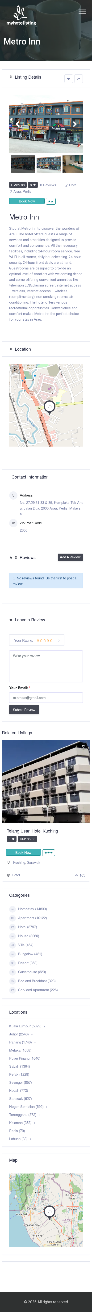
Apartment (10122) (32, 917)
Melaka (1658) (20, 1050)
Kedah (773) (18, 1090)
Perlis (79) (17, 1130)
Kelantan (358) (20, 1122)
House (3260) (28, 935)
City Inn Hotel (19, 831)
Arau (17, 191)
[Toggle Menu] (82, 11)
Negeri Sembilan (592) (26, 1106)
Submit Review (24, 709)
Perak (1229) (19, 1074)
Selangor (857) (20, 1082)
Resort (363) (28, 962)
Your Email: (19, 687)
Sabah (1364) (19, 1066)
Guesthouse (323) (32, 971)
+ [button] (16, 370)
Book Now (27, 200)
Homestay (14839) (32, 908)
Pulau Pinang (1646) (24, 1058)
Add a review (70, 557)
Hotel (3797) (27, 926)
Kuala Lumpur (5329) (25, 1025)
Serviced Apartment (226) (38, 989)
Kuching (19, 862)
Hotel (73, 184)
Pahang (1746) (20, 1041)
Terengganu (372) (22, 1114)
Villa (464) (25, 944)
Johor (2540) (19, 1033)
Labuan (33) (18, 1138)
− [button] (16, 377)
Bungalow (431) (30, 953)
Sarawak (33, 862)
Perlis (27, 191)
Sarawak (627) (20, 1098)
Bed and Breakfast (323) (37, 980)
